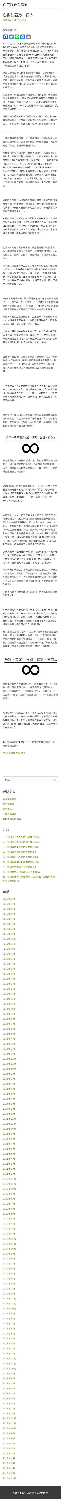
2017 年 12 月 (9, 1418)
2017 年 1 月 (9, 1473)
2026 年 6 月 (9, 908)
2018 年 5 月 (9, 1393)
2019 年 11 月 (9, 1303)
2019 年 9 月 (9, 1313)
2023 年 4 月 (9, 1098)
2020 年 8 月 (9, 1258)
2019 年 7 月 (9, 1323)
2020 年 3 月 (9, 1283)
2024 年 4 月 (9, 1038)
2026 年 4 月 (9, 918)
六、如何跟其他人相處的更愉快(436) (21, 861)
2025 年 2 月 (9, 988)
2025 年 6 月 (9, 968)
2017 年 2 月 (9, 1468)
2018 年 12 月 (9, 1358)
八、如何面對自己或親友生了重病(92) (22, 871)
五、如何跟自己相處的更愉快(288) (20, 856)
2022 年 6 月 (9, 1148)
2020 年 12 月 (9, 1238)
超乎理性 (7, 809)
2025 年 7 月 (9, 963)
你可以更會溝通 (15, 4)
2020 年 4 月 (9, 1278)
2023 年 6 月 (9, 1088)
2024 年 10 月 (9, 1008)
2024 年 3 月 (9, 1043)
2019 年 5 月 (9, 1333)
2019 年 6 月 (9, 1328)
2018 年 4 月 (9, 1398)
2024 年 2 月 (9, 1048)
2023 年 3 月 (9, 1103)
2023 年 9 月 (9, 1073)
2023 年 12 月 (9, 1058)
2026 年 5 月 (9, 913)
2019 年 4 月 (9, 1338)
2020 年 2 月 (9, 1288)
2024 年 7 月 (9, 1023)
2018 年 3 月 (9, 1403)
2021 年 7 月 (9, 1203)
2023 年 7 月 (9, 1083)
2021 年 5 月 (9, 1213)
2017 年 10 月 (9, 1428)
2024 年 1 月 (9, 1053)
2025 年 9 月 (9, 953)
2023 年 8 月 (9, 1078)
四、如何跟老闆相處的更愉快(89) (20, 851)
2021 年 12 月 (9, 1178)
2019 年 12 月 (9, 1298)
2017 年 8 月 (9, 1438)
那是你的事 (8, 804)
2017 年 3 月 (9, 1463)
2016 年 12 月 (9, 1478)
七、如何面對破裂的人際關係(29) (20, 866)
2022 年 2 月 (9, 1168)
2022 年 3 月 (9, 1163)
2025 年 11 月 (9, 943)
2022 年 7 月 (9, 1143)
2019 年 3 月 (9, 1343)
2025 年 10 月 (9, 948)
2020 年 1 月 (9, 1293)
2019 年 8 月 (9, 1318)
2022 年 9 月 (9, 1133)
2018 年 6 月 (9, 1388)
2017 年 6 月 (9, 1448)
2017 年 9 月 (9, 1433)
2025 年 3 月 (9, 983)
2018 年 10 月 (9, 1368)
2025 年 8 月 (9, 958)
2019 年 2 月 (9, 1348)
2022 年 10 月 (9, 1128)
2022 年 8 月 (9, 1138)
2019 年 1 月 (9, 1353)
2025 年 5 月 (9, 973)
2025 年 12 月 (9, 938)
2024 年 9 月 (9, 1013)
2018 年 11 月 (9, 1363)
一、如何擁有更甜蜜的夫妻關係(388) (21, 836)
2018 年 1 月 (9, 1413)
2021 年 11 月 (9, 1183)
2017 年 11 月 (9, 1423)
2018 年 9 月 (9, 1373)
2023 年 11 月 (9, 1063)
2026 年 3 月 (9, 923)
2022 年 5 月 (9, 1153)
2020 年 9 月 (9, 1253)
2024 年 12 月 (9, 998)
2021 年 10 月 (9, 1188)
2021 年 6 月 (9, 1208)
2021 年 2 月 (9, 1228)
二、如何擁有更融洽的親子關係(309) (21, 841)
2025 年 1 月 (9, 993)
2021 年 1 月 (9, 1233)
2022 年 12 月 (9, 1118)
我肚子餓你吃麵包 (12, 819)
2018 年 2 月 (9, 1408)
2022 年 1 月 (9, 1173)
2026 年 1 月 (9, 933)
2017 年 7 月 (9, 1443)
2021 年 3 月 (9, 1223)
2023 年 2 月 (9, 1108)
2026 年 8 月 (9, 898)
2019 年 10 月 (9, 1308)
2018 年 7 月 (9, 1383)
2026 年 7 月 (9, 903)
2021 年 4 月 (9, 1218)
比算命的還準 (9, 814)
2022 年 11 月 (9, 1123)
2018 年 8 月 (9, 1378)
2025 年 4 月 (9, 978)
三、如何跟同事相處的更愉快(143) (20, 846)
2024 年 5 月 (9, 1033)
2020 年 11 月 (9, 1243)
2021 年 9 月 (9, 1193)
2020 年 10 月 (9, 1248)
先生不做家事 (9, 799)
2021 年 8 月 (9, 1198)
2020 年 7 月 (9, 1263)
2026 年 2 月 (9, 928)
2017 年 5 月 (9, 1453)
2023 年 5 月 (9, 1093)
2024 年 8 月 (9, 1018)
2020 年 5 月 (9, 1273)
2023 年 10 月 (9, 1068)
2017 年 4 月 (9, 1458)
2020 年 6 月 (9, 1268)
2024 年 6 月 (9, 1028)
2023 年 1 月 (9, 1113)
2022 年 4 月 (9, 1158)
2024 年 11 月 (9, 1003)
